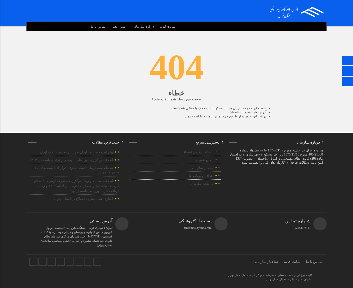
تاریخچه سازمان (202, 183)
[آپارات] (79, 262)
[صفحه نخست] (348, 61)
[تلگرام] (348, 71)
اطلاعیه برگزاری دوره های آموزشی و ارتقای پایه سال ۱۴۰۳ (71, 160)
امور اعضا (120, 26)
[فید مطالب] (97, 262)
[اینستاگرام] (348, 82)
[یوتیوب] (88, 262)
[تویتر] (42, 262)
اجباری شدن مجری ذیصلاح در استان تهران (83, 199)
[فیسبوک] (33, 262)
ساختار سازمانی (202, 168)
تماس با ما (98, 26)
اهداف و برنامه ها (201, 176)
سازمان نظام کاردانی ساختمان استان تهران (289, 279)
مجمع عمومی (204, 160)
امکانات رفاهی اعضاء (198, 152)
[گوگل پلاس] (70, 262)
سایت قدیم (167, 26)
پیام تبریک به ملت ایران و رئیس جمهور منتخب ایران (76, 152)
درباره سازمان (144, 26)
